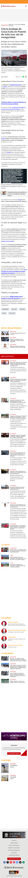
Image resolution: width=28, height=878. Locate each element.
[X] (8, 862)
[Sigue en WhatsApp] (23, 76)
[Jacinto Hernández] (4, 623)
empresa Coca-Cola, (15, 84)
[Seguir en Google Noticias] (26, 76)
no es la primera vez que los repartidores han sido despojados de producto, (14, 271)
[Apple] (20, 862)
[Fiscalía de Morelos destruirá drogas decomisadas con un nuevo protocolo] (5, 493)
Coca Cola (12, 313)
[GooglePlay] (23, 862)
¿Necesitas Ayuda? (14, 858)
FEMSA (5, 86)
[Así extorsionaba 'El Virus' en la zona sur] (5, 333)
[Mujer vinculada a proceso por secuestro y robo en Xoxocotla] (5, 346)
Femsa (4, 313)
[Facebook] (4, 862)
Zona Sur (14, 309)
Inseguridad (5, 309)
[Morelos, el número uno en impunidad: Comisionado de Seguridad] (5, 339)
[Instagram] (14, 862)
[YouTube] (11, 862)
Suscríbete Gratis (14, 753)
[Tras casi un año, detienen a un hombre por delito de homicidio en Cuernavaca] (5, 512)
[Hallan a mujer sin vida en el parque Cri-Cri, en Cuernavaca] (5, 681)
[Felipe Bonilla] (4, 638)
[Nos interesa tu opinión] (14, 835)
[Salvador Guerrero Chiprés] (4, 646)
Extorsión (22, 309)
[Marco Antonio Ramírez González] (4, 631)
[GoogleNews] (17, 862)
